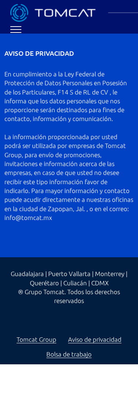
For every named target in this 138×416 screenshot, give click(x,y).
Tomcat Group (36, 339)
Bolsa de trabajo (69, 354)
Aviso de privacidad (94, 339)
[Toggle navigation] (16, 29)
